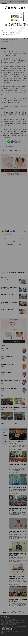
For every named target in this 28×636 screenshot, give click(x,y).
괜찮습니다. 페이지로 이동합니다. (8, 34)
